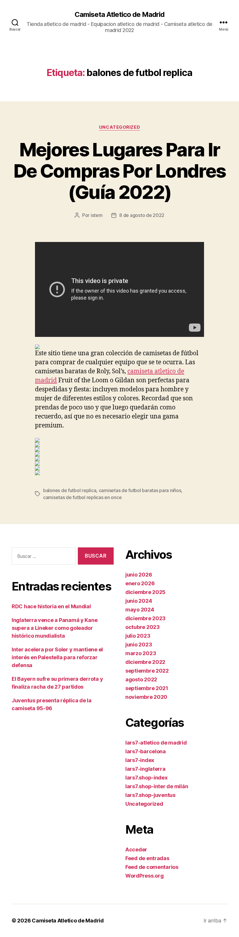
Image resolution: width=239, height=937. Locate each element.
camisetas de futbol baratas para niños (140, 490)
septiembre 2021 (146, 688)
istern (97, 215)
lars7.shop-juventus (150, 795)
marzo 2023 (140, 653)
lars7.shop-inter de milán (156, 786)
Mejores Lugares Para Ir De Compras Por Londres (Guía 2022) (119, 170)
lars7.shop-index (146, 778)
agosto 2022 (141, 679)
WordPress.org (144, 876)
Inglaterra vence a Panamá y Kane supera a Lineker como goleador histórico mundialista (54, 628)
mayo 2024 (139, 610)
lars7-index (139, 760)
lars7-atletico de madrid (156, 743)
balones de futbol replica (69, 490)
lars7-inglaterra (145, 769)
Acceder (136, 849)
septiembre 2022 (147, 671)
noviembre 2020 (146, 697)
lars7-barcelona (145, 751)
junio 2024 (138, 601)
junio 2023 (138, 644)
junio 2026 (138, 575)
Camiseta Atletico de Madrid (119, 14)
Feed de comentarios (151, 867)
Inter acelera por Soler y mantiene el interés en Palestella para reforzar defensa (57, 657)
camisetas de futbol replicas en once (82, 497)
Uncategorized (119, 127)
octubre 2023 (142, 627)
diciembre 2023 (145, 618)
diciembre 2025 (145, 592)
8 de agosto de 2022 (141, 215)
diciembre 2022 (145, 662)
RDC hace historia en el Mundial (51, 606)
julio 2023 (137, 636)
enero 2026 (139, 583)
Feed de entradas (147, 858)
